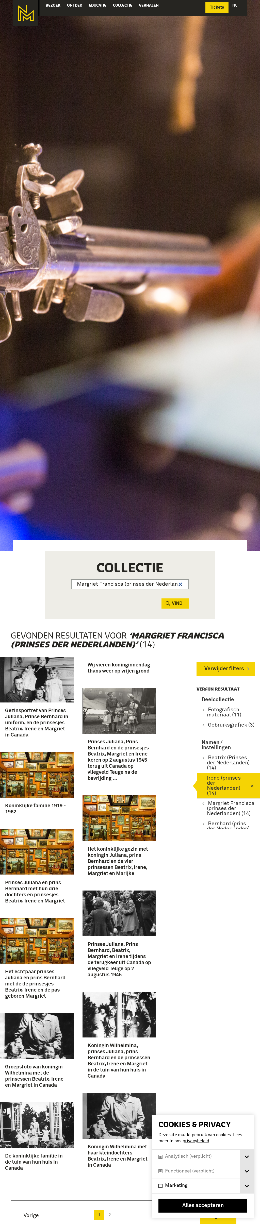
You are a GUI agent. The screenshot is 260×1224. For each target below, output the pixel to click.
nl (235, 5)
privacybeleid (196, 1141)
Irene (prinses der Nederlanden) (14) (224, 786)
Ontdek (74, 5)
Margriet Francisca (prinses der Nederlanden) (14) (230, 808)
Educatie (97, 5)
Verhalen (149, 5)
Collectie (122, 5)
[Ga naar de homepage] (25, 13)
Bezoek (53, 5)
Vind (177, 603)
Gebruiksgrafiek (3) (231, 725)
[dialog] (203, 1166)
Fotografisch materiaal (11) (224, 712)
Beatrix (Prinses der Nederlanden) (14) (228, 763)
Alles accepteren (203, 1205)
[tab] (247, 1157)
